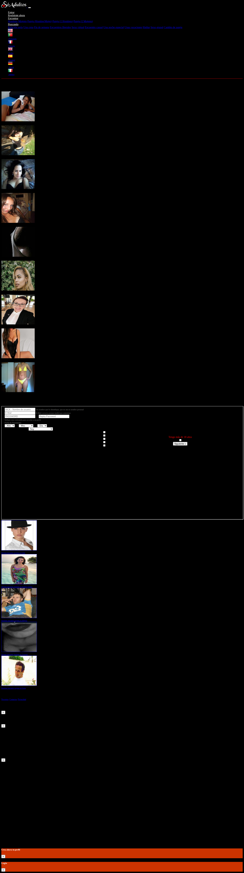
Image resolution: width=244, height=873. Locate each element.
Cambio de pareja (173, 27)
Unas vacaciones (133, 27)
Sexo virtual (78, 27)
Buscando (13, 24)
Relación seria (15, 27)
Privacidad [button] (22, 699)
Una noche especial (113, 27)
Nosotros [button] (5, 699)
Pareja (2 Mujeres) (83, 21)
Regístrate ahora (16, 15)
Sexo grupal (157, 27)
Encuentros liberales (60, 27)
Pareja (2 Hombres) (62, 21)
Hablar (146, 27)
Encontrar (13, 18)
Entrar (11, 12)
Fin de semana (41, 27)
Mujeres (22, 21)
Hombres (13, 21)
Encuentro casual (94, 27)
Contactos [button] (13, 699)
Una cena (28, 27)
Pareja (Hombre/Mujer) (39, 21)
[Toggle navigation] (29, 7)
